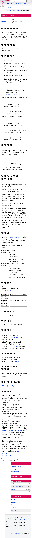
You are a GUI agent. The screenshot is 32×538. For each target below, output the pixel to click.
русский (13, 510)
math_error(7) (15, 237)
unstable (14, 492)
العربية (13, 499)
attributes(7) (7, 290)
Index (7, 3)
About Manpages (15, 3)
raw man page (15, 471)
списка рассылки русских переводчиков (11, 453)
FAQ (24, 3)
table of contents (17, 476)
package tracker (16, 469)
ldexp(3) (17, 361)
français (13, 505)
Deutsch (13, 502)
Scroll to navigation (8, 15)
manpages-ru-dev (18, 10)
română (13, 507)
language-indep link (17, 466)
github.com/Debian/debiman (13, 533)
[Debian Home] (2, 3)
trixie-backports (10, 10)
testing (13, 489)
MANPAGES (8, 0)
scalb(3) (15, 337)
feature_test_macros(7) (14, 94)
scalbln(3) (4, 21)
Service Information (11, 8)
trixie (12, 484)
